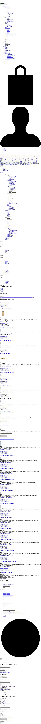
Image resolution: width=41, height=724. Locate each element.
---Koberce (21, 161)
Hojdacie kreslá (11, 179)
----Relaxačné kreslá (28, 155)
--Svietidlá (29, 160)
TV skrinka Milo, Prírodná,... (6, 353)
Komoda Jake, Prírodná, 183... (7, 327)
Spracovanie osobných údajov (8, 595)
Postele (10, 206)
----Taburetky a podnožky (20, 155)
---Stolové (9, 161)
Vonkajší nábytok (10, 202)
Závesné (8, 211)
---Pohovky (5, 157)
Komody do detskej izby (13, 230)
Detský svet (7, 227)
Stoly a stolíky (9, 180)
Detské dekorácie (10, 235)
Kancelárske (11, 199)
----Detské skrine (19, 163)
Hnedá (7, 271)
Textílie (6, 217)
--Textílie (17, 161)
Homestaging (7, 238)
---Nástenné (5, 161)
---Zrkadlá (10, 162)
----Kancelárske (7, 159)
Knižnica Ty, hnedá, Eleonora (7, 455)
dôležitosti (8, 297)
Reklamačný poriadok (6, 594)
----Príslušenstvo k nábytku (34, 163)
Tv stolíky (10, 185)
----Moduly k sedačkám (7, 158)
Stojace (8, 213)
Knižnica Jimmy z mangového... (7, 503)
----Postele (4, 160)
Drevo (6, 261)
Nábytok (6, 174)
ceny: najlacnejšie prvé (23, 297)
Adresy (4, 605)
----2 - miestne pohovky (11, 157)
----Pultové (15, 159)
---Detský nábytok (34, 162)
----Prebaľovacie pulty (25, 163)
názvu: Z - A (17, 297)
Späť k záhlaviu (3, 578)
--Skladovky (28, 164)
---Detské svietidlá (15, 164)
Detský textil (9, 234)
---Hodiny (13, 162)
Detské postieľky (12, 229)
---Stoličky (35, 158)
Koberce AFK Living (6, 611)
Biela (6, 270)
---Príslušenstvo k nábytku (23, 160)
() (5, 150)
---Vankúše (32, 161)
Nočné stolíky (11, 208)
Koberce (8, 218)
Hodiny (8, 224)
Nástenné (8, 214)
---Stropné (37, 160)
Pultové (10, 201)
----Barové (11, 159)
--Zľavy (19, 164)
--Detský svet (28, 162)
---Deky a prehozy (26, 161)
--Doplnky (35, 161)
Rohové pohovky (12, 190)
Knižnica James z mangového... (7, 490)
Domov (7, 155)
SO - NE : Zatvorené (6, 586)
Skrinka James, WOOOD (6, 572)
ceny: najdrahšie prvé (30, 297)
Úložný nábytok (9, 193)
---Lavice (36, 159)
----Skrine (32, 158)
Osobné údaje (5, 604)
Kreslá (8, 175)
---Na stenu (6, 162)
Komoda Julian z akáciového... (7, 468)
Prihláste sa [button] (2, 689)
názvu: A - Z (12, 297)
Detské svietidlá (9, 236)
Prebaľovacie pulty (12, 232)
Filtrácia (2, 298)
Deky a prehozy (9, 219)
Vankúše (8, 220)
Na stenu (8, 222)
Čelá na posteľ (11, 207)
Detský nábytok (9, 228)
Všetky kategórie (3, 155)
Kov (6, 262)
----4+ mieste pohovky (27, 157)
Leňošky (10, 191)
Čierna (6, 273)
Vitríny (6, 253)
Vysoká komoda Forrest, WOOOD (8, 561)
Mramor (7, 263)
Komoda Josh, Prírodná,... (6, 385)
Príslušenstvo (9, 216)
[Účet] (20, 146)
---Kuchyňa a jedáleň (18, 162)
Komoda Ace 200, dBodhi (6, 528)
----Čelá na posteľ (10, 160)
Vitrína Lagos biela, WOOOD (7, 539)
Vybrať (2, 296)
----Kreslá (33, 155)
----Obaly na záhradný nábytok (29, 159)
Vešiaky (8, 226)
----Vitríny (24, 158)
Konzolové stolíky (12, 184)
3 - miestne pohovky (12, 188)
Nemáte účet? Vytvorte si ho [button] (5, 672)
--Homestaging (23, 164)
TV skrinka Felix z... (4, 425)
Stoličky (8, 197)
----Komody (20, 158)
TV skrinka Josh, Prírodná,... (6, 411)
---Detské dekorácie (8, 164)
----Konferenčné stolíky (12, 156)
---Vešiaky (24, 162)
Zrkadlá (8, 223)
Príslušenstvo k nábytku (11, 209)
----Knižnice (28, 158)
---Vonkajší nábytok (20, 159)
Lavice (8, 204)
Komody (7, 251)
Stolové (8, 215)
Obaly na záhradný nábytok (13, 203)
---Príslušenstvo (13, 161)
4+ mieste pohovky (12, 189)
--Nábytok (11, 155)
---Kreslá (14, 155)
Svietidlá (6, 210)
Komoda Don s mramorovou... (7, 439)
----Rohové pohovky (34, 157)
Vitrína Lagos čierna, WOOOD (7, 550)
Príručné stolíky (11, 183)
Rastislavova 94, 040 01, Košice (8, 584)
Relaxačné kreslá (12, 177)
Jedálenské (11, 198)
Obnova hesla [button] (2, 670)
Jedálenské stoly (11, 182)
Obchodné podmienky (6, 593)
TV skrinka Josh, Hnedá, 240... (7, 398)
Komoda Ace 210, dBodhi (6, 517)
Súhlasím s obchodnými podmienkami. (8, 686)
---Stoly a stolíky (5, 156)
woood (6, 283)
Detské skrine (11, 231)
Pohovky (8, 186)
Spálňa (8, 205)
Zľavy (6, 237)
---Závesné (33, 160)
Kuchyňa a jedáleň (10, 225)
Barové (10, 200)
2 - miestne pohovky (12, 187)
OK (2, 241)
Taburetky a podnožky (13, 176)
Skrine (10, 196)
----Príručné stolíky (26, 156)
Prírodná (7, 272)
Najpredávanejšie (3, 297)
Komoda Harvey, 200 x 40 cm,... (7, 479)
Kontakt (4, 587)
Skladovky (6, 239)
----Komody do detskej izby (11, 163)
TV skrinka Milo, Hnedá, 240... (7, 340)
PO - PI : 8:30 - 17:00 (6, 585)
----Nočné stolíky (16, 160)
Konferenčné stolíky (12, 181)
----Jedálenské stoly (20, 156)
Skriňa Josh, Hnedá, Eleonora (7, 372)
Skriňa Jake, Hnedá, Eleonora (7, 308)
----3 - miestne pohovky (19, 157)
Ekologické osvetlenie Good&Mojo (9, 610)
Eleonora (7, 281)
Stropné (8, 212)
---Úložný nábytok (15, 158)
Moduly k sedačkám (12, 192)
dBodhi (6, 282)
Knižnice (7, 250)
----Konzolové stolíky (33, 156)
